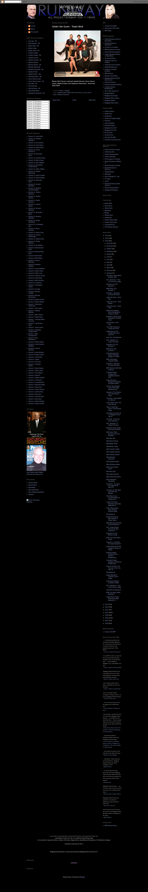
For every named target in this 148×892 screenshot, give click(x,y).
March (109, 267)
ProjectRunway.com (111, 67)
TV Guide (108, 179)
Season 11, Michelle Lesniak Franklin (34, 189)
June (108, 259)
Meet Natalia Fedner (112, 461)
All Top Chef (108, 132)
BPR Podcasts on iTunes (112, 49)
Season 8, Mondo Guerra (36, 299)
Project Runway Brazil (112, 154)
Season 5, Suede (33, 359)
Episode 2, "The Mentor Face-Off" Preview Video (113, 393)
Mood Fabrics (32, 485)
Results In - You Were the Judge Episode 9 (113, 543)
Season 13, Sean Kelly (35, 136)
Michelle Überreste (34, 67)
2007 (107, 620)
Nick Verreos (79, 92)
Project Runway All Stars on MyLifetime (112, 55)
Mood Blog (31, 487)
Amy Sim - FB (32, 41)
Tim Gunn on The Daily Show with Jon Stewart (113, 491)
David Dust (108, 116)
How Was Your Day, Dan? (113, 140)
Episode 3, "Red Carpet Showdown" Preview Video (113, 318)
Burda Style (108, 203)
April (108, 265)
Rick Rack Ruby (110, 125)
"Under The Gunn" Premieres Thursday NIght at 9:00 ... (113, 503)
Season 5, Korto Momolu (36, 352)
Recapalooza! (110, 572)
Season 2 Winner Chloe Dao (111, 679)
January (109, 273)
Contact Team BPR (111, 26)
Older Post (92, 100)
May (108, 262)
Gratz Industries (109, 123)
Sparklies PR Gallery (111, 190)
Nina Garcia (108, 206)
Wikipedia (108, 174)
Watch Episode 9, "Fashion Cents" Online (112, 576)
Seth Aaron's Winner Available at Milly (112, 582)
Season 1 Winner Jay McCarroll (112, 688)
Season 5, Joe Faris (34, 362)
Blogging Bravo (109, 93)
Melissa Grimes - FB (34, 65)
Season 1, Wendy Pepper (36, 401)
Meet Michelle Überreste (110, 458)
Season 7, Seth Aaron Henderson (35, 305)
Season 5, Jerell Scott (35, 357)
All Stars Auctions (110, 58)
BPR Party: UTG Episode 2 (111, 349)
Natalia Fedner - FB (34, 74)
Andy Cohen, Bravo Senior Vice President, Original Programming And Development (111, 729)
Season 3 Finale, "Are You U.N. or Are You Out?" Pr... (113, 567)
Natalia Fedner (71, 92)
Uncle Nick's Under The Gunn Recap (113, 403)
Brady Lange (32, 48)
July (108, 257)
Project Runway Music (112, 188)
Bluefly (107, 213)
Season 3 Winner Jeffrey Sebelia (112, 667)
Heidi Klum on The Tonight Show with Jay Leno (113, 333)
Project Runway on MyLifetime (111, 44)
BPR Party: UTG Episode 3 (111, 289)
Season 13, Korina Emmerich (34, 150)
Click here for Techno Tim (35, 474)
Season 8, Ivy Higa (34, 289)
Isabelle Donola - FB (34, 60)
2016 (107, 235)
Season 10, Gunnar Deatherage (34, 235)
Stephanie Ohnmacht (63, 94)
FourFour (107, 121)
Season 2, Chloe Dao (35, 387)
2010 (107, 612)
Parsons (31, 494)
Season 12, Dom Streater (36, 162)
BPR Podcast (109, 73)
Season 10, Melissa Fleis (36, 239)
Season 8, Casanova (35, 283)
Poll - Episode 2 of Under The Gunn (112, 341)
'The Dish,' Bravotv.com (110, 698)
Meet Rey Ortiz (111, 471)
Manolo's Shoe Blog (111, 76)
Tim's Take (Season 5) (112, 91)
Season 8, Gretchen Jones (36, 275)
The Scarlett (34, 32)
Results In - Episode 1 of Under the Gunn (113, 364)
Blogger (82, 877)
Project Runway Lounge (112, 149)
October (109, 249)
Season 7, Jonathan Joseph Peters (34, 330)
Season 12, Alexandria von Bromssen (35, 165)
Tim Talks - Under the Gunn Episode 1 (113, 420)
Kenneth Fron (109, 135)
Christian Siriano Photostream (110, 87)
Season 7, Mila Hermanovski (33, 334)
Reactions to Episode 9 (113, 590)
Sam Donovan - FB (34, 88)
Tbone (33, 29)
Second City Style (110, 137)
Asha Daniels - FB (34, 43)
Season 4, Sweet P (34, 375)
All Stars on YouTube (111, 47)
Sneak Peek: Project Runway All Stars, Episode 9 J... (112, 598)
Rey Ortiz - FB (32, 83)
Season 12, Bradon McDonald (34, 172)
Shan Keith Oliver (33, 91)
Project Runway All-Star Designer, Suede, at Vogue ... (113, 548)
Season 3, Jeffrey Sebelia (36, 377)
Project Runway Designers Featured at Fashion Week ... (113, 381)
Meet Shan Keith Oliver (113, 477)
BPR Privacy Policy (111, 825)
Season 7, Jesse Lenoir (35, 327)
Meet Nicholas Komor (113, 464)
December (110, 243)
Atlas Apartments (33, 490)
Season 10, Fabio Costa (35, 232)
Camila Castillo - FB (34, 55)
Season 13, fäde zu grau (36, 160)
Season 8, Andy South (35, 278)
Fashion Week (32, 483)
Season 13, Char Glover (35, 145)
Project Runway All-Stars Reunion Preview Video (112, 509)
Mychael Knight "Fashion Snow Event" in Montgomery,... (112, 555)
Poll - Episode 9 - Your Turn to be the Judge (113, 586)
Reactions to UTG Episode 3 (111, 285)
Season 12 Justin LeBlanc (36, 169)
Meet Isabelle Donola (113, 452)
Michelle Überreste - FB (35, 69)
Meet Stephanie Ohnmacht (111, 480)
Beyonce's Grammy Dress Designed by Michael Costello (113, 312)
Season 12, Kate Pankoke (36, 178)
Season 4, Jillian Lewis (35, 370)
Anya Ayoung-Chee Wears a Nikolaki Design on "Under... (113, 354)
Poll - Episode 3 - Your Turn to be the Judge (113, 280)
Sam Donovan (32, 86)
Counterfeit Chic (110, 224)
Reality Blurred (109, 172)
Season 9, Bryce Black (35, 258)
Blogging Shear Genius (112, 98)
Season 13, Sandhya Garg (36, 158)
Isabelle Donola (61, 92)
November (110, 246)
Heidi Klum (108, 217)
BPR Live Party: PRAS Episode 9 (113, 593)
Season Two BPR (110, 632)
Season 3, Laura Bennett (36, 382)
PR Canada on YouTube (112, 159)
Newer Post (56, 100)
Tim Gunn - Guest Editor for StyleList (113, 399)
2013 (107, 604)
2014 (107, 241)
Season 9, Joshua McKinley (34, 261)
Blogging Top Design (111, 96)
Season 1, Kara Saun (35, 399)
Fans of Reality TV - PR (112, 176)
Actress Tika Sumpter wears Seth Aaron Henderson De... (113, 387)
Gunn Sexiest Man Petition (35, 472)
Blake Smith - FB (33, 46)
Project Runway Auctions (112, 52)
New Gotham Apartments (36, 492)
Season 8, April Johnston (36, 280)
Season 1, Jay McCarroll (36, 396)
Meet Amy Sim (110, 438)
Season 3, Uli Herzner (35, 380)
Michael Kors (109, 215)
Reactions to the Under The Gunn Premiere (113, 428)
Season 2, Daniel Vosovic (36, 389)
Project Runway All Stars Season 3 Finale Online (112, 518)
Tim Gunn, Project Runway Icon (112, 651)
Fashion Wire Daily (111, 222)
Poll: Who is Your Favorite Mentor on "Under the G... (113, 497)
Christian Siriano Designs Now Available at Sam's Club (113, 375)
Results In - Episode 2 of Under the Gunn (113, 293)
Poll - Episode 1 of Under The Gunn (112, 424)
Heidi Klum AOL (110, 152)
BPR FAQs (108, 31)
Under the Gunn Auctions (112, 65)
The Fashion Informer (111, 227)
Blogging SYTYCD (110, 130)
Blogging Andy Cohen (111, 103)
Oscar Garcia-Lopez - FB (36, 81)
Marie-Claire (109, 208)
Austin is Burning (110, 156)
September (110, 251)
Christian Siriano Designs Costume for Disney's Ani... (113, 561)
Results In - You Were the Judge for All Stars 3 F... (113, 485)
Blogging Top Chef (110, 128)
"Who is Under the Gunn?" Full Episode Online (113, 408)
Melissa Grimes (33, 62)
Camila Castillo (33, 53)
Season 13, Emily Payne (36, 147)
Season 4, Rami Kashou (36, 368)
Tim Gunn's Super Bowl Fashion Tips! (113, 276)
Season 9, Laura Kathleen (36, 268)
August (109, 254)
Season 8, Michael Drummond (34, 296)
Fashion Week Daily (111, 220)
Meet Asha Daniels (112, 441)
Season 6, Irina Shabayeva (33, 338)
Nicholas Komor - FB (34, 76)
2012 (107, 607)
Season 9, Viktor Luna (35, 273)
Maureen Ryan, (112, 794)
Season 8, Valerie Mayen (36, 302)
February (110, 270)
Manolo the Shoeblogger (110, 755)
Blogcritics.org (107, 782)
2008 (107, 618)
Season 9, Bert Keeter (35, 256)
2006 (107, 623)
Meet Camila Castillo (112, 449)
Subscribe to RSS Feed (112, 28)
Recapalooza (110, 514)
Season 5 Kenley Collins (36, 355)
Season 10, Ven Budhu (35, 245)
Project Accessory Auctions (113, 84)
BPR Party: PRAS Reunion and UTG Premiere (113, 433)
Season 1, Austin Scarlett (36, 403)
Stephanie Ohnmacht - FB (36, 93)
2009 (107, 615)
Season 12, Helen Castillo (36, 175)
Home (74, 100)
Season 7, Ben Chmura (35, 315)
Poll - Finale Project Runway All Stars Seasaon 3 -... (112, 529)
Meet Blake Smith (111, 443)
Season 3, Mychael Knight (36, 385)
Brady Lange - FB (33, 50)
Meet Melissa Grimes (113, 454)
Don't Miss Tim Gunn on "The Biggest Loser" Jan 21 (113, 414)
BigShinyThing (107, 766)
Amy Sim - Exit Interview (113, 337)
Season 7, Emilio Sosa (35, 317)
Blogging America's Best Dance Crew (112, 79)
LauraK (33, 26)
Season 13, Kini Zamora (35, 143)
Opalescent (108, 113)
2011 (107, 610)
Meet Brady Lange (112, 446)
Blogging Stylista (110, 100)
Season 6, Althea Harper (36, 342)
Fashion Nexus (109, 111)
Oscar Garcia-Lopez (34, 79)
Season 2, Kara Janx (34, 394)
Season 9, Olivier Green (35, 271)
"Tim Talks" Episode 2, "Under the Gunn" (113, 327)
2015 (107, 238)
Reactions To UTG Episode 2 (112, 345)
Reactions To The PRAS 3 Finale (111, 534)
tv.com (107, 181)
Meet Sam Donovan (112, 474)
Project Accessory (110, 82)
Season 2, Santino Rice (35, 392)
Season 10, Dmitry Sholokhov (34, 221)
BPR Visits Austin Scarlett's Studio (112, 360)
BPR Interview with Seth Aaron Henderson (113, 523)
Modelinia (108, 210)
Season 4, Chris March (35, 373)
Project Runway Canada (112, 165)
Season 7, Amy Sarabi (35, 308)
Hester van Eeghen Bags (112, 118)
